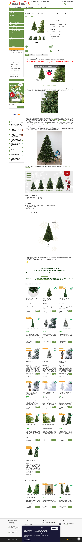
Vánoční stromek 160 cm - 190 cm (17, 57)
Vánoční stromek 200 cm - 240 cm (17, 60)
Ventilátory (12, 44)
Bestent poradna (17, 7)
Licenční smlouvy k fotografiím (14, 527)
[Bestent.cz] (19, 3)
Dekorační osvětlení (15, 74)
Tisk (54, 38)
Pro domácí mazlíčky (14, 20)
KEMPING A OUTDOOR (13, 41)
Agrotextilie (12, 39)
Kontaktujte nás (44, 276)
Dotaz (62, 38)
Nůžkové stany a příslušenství (13, 25)
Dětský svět (12, 37)
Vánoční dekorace (14, 76)
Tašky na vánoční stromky (16, 68)
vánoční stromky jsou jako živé (41, 123)
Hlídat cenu (70, 38)
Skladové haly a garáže (14, 30)
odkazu (27, 536)
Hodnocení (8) (44, 54)
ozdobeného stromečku (61, 120)
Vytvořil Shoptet (70, 539)
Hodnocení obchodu (29, 7)
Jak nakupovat (11, 522)
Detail (53, 439)
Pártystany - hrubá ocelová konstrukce (14, 28)
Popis (27, 54)
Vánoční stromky (14, 50)
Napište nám (11, 533)
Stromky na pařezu (14, 64)
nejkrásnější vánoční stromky (65, 89)
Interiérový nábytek (14, 22)
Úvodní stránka (10, 7)
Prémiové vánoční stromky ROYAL (16, 71)
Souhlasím (55, 528)
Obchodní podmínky (12, 523)
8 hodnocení (33, 16)
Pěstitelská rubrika (41, 7)
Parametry (32, 54)
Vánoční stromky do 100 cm (16, 52)
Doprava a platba (12, 526)
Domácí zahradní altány (14, 32)
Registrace (71, 1)
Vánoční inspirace (12, 532)
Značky (11, 79)
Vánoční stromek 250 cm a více (17, 62)
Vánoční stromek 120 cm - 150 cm (17, 55)
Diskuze (38, 54)
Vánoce (11, 48)
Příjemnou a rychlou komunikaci (47, 524)
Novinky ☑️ (11, 12)
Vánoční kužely (14, 66)
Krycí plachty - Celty (14, 17)
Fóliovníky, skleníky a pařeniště (14, 15)
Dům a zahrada (12, 35)
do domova (53, 119)
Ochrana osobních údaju (13, 528)
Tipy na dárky (12, 46)
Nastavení (27, 539)
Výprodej (11, 10)
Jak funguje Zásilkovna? (13, 531)
